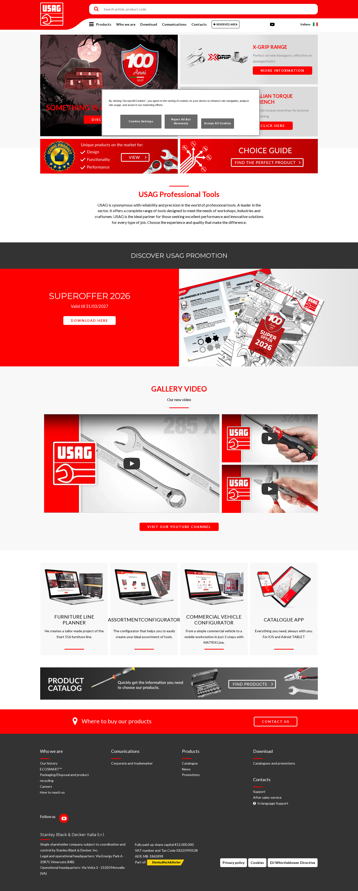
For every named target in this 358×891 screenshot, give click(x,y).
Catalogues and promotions (274, 763)
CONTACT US (275, 721)
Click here (273, 126)
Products (103, 24)
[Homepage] (51, 12)
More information (282, 70)
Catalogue (190, 763)
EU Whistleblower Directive (292, 862)
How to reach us (52, 792)
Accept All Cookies (217, 123)
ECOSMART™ (51, 769)
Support (259, 791)
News (186, 769)
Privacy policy (234, 862)
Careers (46, 786)
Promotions (191, 775)
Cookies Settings (141, 121)
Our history (48, 763)
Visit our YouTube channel (179, 527)
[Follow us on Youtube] (65, 819)
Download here (89, 320)
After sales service (267, 797)
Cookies (257, 862)
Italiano (305, 24)
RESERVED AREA (227, 24)
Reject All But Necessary (181, 121)
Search (96, 9)
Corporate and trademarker (132, 763)
